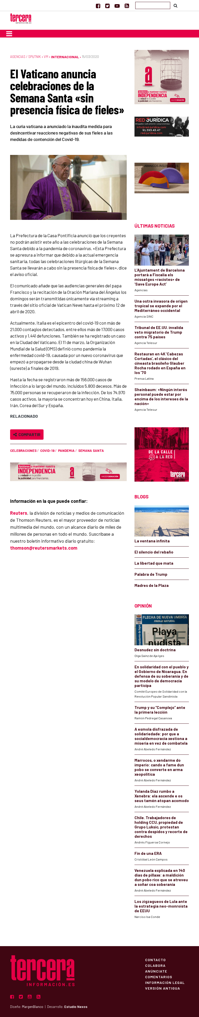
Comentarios (158, 977)
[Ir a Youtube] (117, 6)
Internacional (65, 57)
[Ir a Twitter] (107, 6)
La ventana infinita (152, 541)
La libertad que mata (153, 563)
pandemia (66, 450)
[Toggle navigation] (9, 34)
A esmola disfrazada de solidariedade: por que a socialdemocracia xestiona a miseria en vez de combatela (161, 736)
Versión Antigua (162, 988)
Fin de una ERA (148, 853)
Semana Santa (91, 450)
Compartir (28, 434)
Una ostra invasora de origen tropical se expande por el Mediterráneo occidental (161, 306)
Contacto (155, 960)
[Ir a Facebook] (98, 6)
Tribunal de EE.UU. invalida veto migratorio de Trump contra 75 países (158, 332)
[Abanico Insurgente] (161, 183)
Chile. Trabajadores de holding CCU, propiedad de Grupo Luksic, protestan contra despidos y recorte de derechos (161, 827)
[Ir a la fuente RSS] (127, 6)
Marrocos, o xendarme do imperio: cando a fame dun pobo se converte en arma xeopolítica (159, 767)
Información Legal (165, 982)
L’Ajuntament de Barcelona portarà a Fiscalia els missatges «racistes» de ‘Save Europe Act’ (159, 277)
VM (46, 57)
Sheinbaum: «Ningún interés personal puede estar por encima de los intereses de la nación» (161, 396)
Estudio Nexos (75, 1007)
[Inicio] (20, 17)
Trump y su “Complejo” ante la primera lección (159, 709)
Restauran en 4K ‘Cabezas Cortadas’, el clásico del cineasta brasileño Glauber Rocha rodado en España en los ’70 (160, 363)
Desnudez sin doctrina (155, 649)
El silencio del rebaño (153, 552)
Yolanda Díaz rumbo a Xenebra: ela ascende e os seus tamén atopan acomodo (161, 796)
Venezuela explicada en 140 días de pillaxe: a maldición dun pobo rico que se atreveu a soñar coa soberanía (161, 877)
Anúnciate (156, 971)
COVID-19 (47, 450)
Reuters (18, 513)
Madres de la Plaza (151, 585)
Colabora (155, 965)
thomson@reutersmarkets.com (43, 548)
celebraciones (23, 450)
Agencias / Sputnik (25, 57)
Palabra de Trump (150, 574)
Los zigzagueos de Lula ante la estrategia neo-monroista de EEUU (161, 906)
